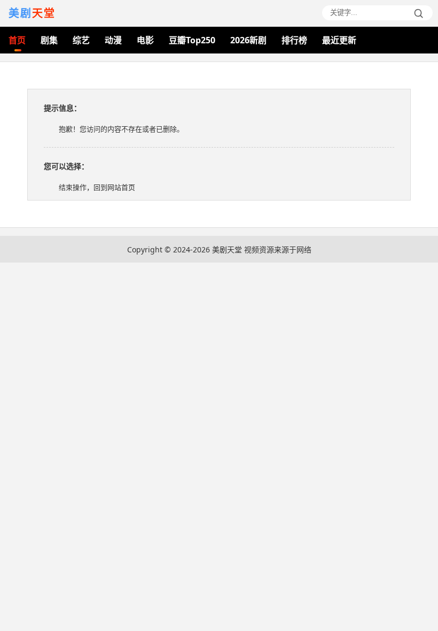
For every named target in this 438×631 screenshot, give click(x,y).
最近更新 (339, 40)
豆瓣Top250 (192, 40)
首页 (17, 40)
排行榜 (294, 40)
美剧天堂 (227, 249)
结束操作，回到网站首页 (97, 187)
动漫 (113, 40)
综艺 (81, 40)
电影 (145, 40)
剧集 (49, 40)
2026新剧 (248, 40)
